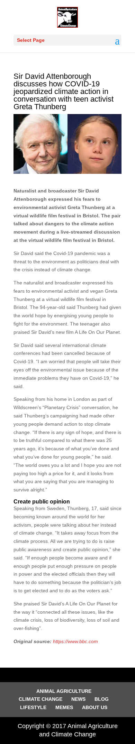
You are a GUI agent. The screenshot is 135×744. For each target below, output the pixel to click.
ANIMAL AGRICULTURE (63, 691)
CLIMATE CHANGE (40, 699)
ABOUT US (94, 707)
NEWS (78, 699)
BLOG (101, 699)
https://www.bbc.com (75, 641)
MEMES (64, 707)
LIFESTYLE (33, 707)
